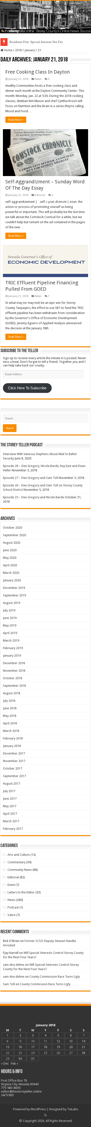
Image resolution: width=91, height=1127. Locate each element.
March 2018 (11, 731)
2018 (18, 50)
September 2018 (14, 685)
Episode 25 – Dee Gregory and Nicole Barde (33, 497)
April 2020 (10, 565)
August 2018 (11, 693)
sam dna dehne (13, 964)
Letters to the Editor (21, 892)
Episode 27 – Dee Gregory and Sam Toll (30, 478)
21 (83, 1047)
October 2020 (12, 527)
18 (45, 1047)
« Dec (5, 1063)
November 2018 (14, 670)
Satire (12, 915)
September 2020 (14, 535)
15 (7, 1047)
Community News (20, 870)
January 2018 (12, 746)
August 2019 (11, 603)
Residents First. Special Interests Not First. (37, 42)
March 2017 (11, 821)
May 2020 (9, 557)
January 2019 (12, 655)
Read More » (15, 119)
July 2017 (9, 791)
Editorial (40, 195)
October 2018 (12, 678)
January (30, 50)
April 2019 (10, 633)
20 (71, 1047)
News (38, 79)
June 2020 (10, 550)
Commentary (16, 862)
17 (32, 1047)
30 (20, 1058)
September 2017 (14, 776)
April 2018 (10, 723)
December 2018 (14, 663)
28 (83, 1053)
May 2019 (9, 625)
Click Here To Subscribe (27, 388)
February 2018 (13, 738)
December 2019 (14, 588)
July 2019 (9, 610)
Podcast (13, 907)
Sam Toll (9, 984)
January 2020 (12, 580)
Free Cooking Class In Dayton (37, 72)
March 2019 (11, 640)
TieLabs (72, 1109)
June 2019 (10, 618)
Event (11, 885)
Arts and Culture (19, 854)
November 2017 (14, 761)
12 (58, 1041)
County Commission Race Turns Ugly (54, 976)
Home (7, 50)
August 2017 (11, 783)
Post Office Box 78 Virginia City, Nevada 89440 (20, 1082)
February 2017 (13, 828)
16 (20, 1047)
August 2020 (11, 542)
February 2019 (13, 648)
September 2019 (14, 595)
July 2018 (9, 701)
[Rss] (45, 1115)
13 (71, 1041)
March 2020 (11, 573)
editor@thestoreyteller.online (21, 1091)
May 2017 (9, 806)
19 (58, 1047)
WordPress (38, 1109)
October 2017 (12, 768)
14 (83, 1041)
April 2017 (10, 813)
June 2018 (10, 708)
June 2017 (10, 798)
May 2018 (9, 716)
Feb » (14, 1063)
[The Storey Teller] (45, 17)
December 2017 (14, 753)
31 (32, 1058)
